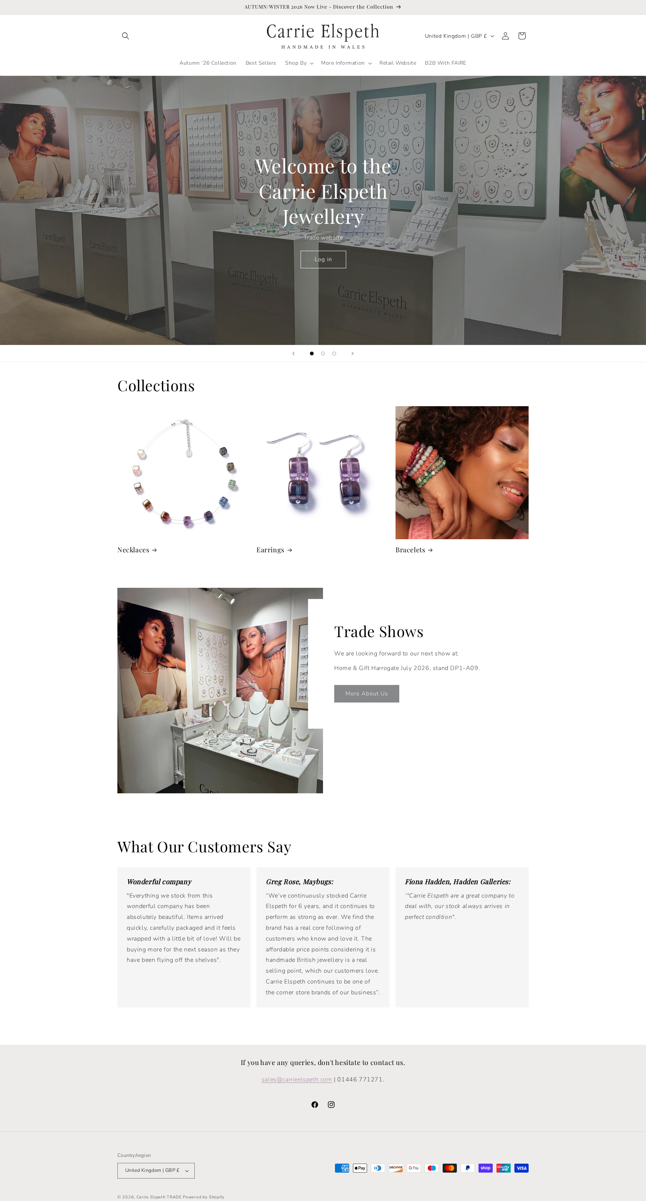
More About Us (366, 693)
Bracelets (410, 550)
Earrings (270, 550)
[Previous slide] (293, 353)
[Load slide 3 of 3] (334, 353)
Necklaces (133, 550)
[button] (125, 36)
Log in (323, 259)
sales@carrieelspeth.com (297, 1079)
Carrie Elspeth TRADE (159, 1197)
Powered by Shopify (204, 1197)
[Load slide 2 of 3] (323, 353)
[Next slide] (352, 353)
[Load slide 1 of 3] (311, 353)
